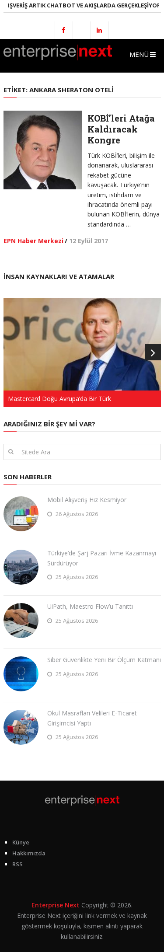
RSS (17, 864)
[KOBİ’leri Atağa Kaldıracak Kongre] (42, 150)
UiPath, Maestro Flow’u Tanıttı (90, 606)
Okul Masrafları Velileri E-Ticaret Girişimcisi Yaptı (92, 718)
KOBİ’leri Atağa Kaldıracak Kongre (121, 129)
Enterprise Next (55, 905)
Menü (139, 54)
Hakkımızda (28, 853)
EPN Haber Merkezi (33, 241)
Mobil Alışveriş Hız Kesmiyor (86, 499)
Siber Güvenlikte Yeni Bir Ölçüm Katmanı (104, 660)
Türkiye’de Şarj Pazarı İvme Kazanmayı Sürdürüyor (101, 558)
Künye (20, 842)
